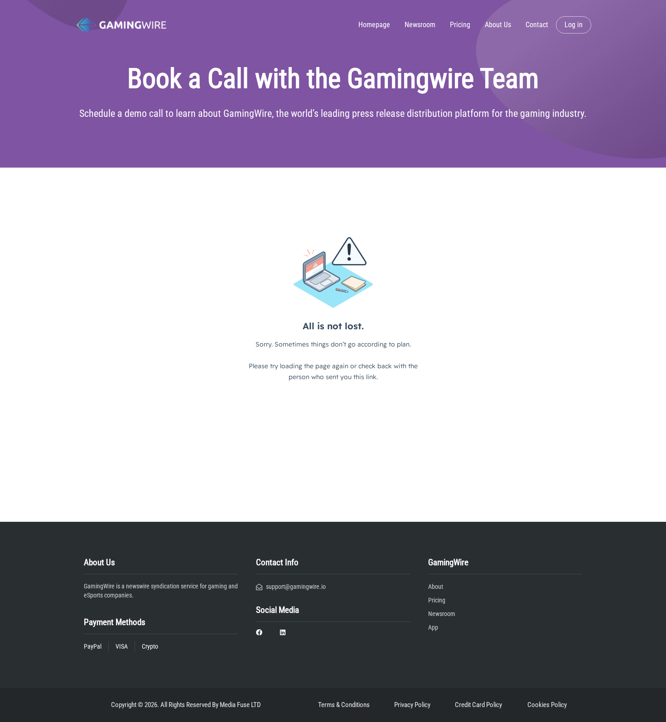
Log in (574, 24)
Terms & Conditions (344, 705)
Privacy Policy (412, 705)
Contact (537, 24)
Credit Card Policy (478, 705)
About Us (498, 24)
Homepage (374, 24)
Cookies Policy (547, 705)
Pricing (460, 24)
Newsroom (420, 24)
